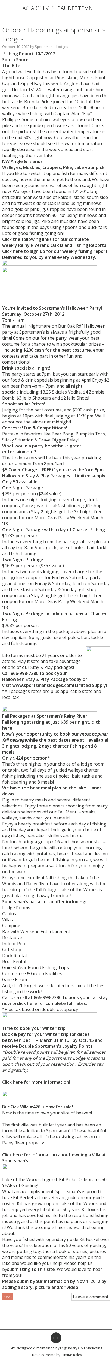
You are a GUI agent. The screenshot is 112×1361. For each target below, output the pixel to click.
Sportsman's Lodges (51, 46)
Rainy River (30, 245)
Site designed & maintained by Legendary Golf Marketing (56, 1347)
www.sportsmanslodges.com (42, 685)
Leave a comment (90, 1297)
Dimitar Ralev (71, 1354)
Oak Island (61, 245)
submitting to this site (31, 1269)
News (7, 1296)
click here (27, 1003)
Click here (12, 251)
